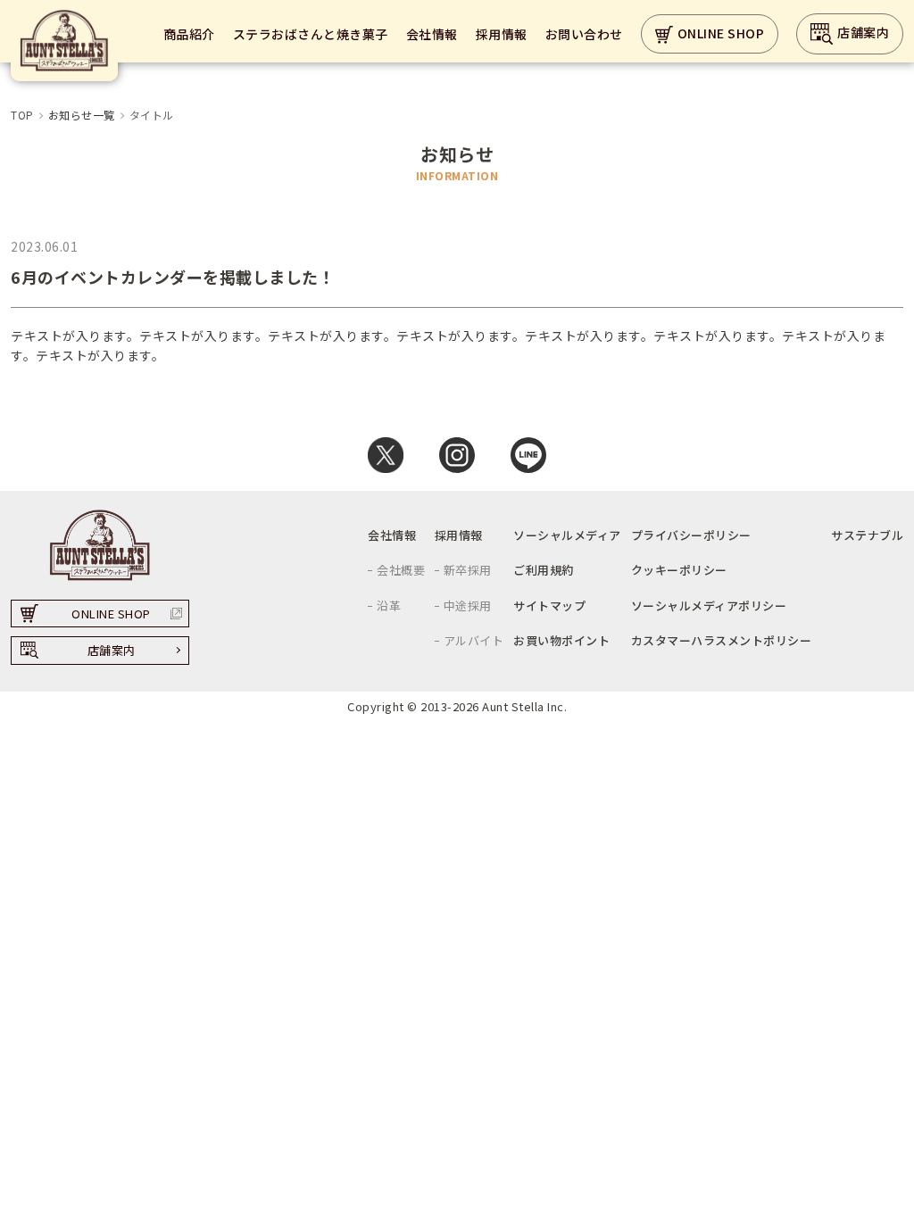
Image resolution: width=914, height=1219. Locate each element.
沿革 (389, 605)
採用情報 (502, 34)
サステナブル (867, 535)
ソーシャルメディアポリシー (709, 605)
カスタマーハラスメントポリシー (721, 640)
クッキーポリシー (679, 569)
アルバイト (474, 640)
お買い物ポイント (561, 640)
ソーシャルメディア (567, 535)
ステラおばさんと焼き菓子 (310, 34)
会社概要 (401, 569)
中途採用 (468, 605)
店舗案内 (863, 32)
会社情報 (432, 34)
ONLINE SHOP (721, 33)
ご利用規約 (543, 569)
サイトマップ (549, 605)
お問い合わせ (584, 34)
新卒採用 (468, 569)
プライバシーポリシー (691, 535)
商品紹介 (189, 34)
